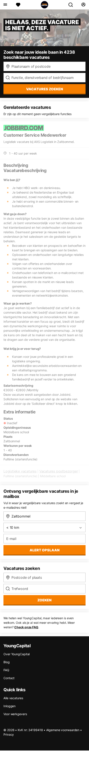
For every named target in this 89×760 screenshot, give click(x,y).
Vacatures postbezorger (58, 471)
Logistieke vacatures (20, 471)
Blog (6, 662)
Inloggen (9, 706)
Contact (8, 678)
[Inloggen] (83, 4)
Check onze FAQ (26, 627)
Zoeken (44, 600)
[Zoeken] (72, 4)
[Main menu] (5, 4)
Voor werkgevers (15, 714)
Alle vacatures (13, 698)
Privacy (8, 734)
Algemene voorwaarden (62, 730)
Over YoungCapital (16, 654)
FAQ (6, 670)
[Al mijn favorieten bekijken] (18, 4)
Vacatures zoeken (44, 89)
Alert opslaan (45, 550)
